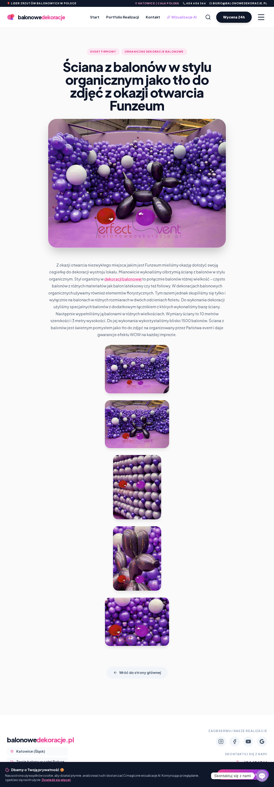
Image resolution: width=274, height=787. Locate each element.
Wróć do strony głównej (140, 672)
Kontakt (153, 17)
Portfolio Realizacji (122, 17)
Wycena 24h (234, 17)
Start (94, 17)
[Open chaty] (262, 776)
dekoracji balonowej (122, 278)
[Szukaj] (208, 17)
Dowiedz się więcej (56, 780)
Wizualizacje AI (182, 17)
